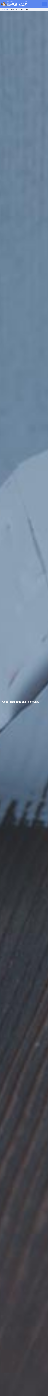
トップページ (6, 9)
